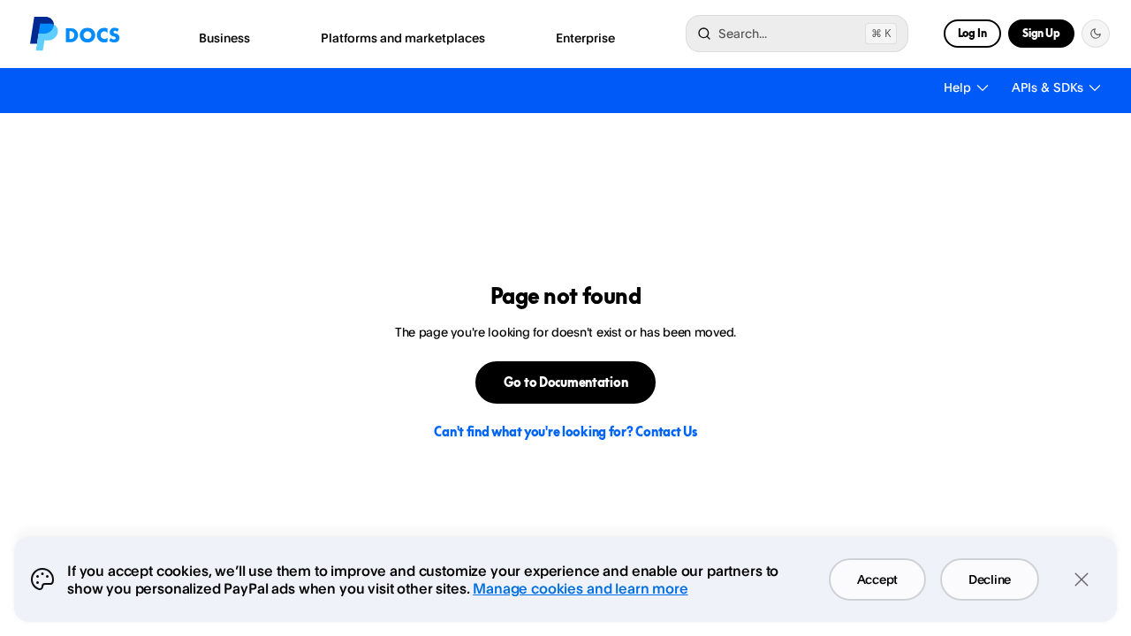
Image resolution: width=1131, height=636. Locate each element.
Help (957, 87)
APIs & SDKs (1047, 87)
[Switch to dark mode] (1096, 33)
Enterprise (585, 37)
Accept (877, 579)
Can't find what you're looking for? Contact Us (565, 431)
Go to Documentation (566, 382)
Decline (989, 579)
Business (224, 37)
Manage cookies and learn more (580, 588)
